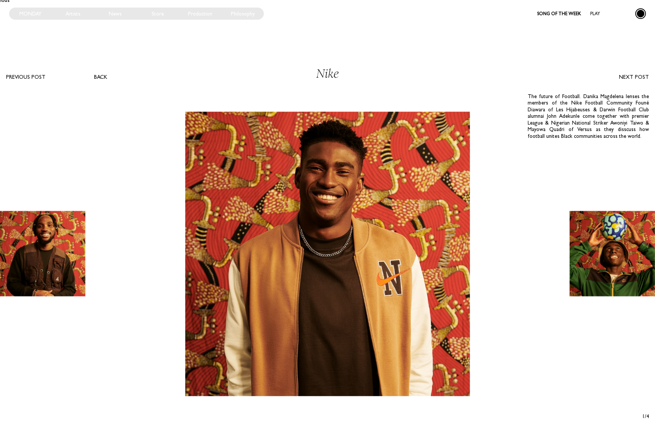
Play (595, 13)
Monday (30, 14)
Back (100, 77)
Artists (73, 14)
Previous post (25, 77)
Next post (634, 77)
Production (200, 14)
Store (158, 14)
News (115, 14)
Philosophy (243, 14)
